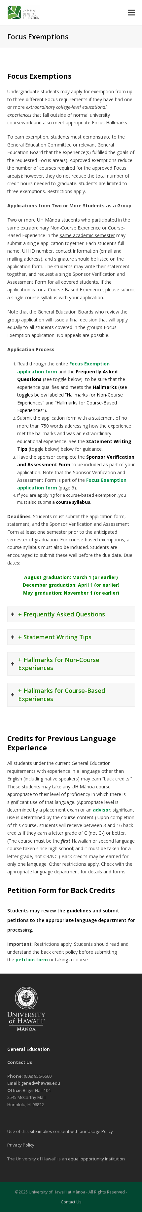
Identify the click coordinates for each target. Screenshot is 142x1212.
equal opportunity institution (96, 1159)
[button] (131, 12)
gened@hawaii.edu (40, 1083)
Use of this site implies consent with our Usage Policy (60, 1131)
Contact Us (71, 1202)
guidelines (78, 910)
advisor (101, 810)
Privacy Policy (20, 1145)
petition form (32, 959)
